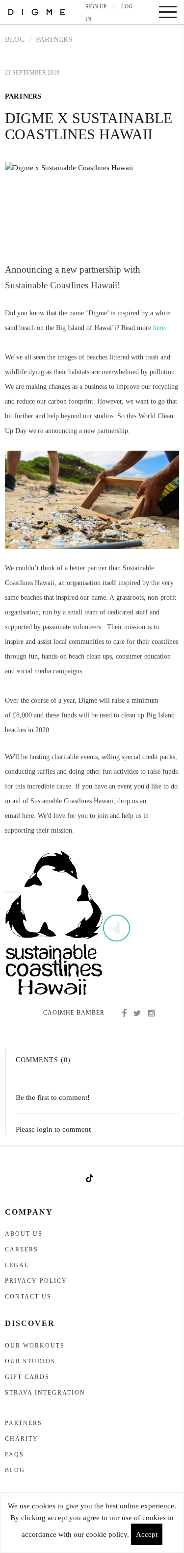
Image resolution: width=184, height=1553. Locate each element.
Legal (17, 1265)
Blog (15, 39)
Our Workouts (35, 1345)
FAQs (14, 1454)
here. (160, 327)
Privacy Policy (36, 1280)
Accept (147, 1534)
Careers (21, 1249)
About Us (24, 1233)
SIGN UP (95, 6)
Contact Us (28, 1296)
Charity (21, 1438)
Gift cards (27, 1377)
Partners (54, 39)
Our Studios (30, 1361)
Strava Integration (45, 1392)
